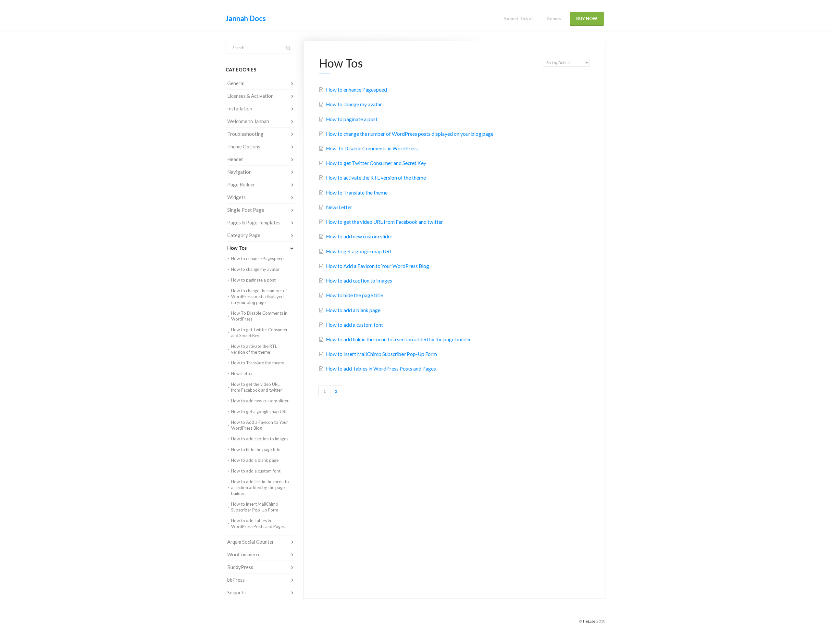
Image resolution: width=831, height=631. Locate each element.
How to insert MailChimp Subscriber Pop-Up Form (254, 506)
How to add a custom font (255, 470)
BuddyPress (240, 567)
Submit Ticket (518, 18)
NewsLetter (242, 373)
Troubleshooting (245, 134)
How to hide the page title (255, 449)
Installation (239, 108)
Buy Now (586, 18)
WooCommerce (244, 554)
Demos (554, 18)
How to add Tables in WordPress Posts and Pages (258, 523)
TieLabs (589, 621)
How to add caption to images (259, 438)
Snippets (236, 592)
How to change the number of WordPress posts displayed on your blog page (259, 296)
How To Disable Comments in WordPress (259, 316)
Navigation (239, 172)
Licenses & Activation (250, 96)
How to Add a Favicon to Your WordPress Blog (259, 425)
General (235, 83)
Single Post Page (245, 210)
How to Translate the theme (257, 362)
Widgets (236, 197)
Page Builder (241, 184)
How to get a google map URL (259, 411)
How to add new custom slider (260, 400)
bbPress (236, 580)
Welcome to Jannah (248, 121)
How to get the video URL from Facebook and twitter (256, 387)
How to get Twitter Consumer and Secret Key (259, 332)
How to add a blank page (255, 460)
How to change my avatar (255, 269)
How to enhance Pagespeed (257, 258)
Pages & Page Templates (253, 222)
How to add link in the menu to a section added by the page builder (260, 487)
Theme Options (243, 146)
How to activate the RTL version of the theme (254, 349)
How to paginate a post (253, 280)
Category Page (243, 235)
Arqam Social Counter (250, 542)
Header (235, 159)
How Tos (237, 248)
